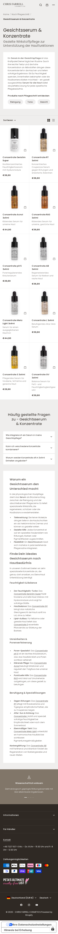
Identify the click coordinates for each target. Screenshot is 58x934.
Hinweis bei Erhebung (18, 930)
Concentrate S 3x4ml (14, 379)
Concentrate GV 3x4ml (43, 382)
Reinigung (15, 102)
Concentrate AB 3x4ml (42, 272)
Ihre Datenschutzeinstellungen (32, 924)
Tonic (30, 102)
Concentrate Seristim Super (14, 164)
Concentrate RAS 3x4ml (43, 220)
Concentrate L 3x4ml (43, 324)
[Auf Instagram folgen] (29, 905)
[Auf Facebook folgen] (21, 905)
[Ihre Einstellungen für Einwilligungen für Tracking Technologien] (52, 928)
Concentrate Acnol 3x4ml (13, 220)
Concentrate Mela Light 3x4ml (12, 327)
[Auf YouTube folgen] (36, 905)
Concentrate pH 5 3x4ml (12, 271)
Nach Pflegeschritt (20, 14)
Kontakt (7, 839)
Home (6, 14)
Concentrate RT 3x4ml (42, 165)
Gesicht (44, 102)
